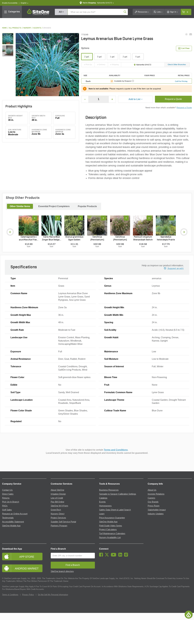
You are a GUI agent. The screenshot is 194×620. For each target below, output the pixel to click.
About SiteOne (57, 490)
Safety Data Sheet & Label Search (115, 510)
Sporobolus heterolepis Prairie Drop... (166, 238)
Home (4, 28)
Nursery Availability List (110, 537)
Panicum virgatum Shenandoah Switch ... (143, 238)
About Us (152, 490)
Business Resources (109, 490)
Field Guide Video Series (110, 526)
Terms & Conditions (10, 595)
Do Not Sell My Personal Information (53, 595)
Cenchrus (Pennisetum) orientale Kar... (120, 238)
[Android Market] (24, 568)
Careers (151, 498)
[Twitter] (107, 556)
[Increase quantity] (112, 99)
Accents (37, 28)
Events (102, 502)
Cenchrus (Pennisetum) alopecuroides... (97, 238)
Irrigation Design (58, 494)
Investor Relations (156, 494)
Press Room (153, 506)
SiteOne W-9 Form (59, 506)
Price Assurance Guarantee (112, 518)
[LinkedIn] (121, 556)
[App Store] (24, 556)
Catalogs (103, 498)
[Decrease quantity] (85, 99)
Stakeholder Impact (157, 510)
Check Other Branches (177, 65)
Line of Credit (57, 498)
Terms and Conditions (116, 450)
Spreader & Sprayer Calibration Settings (117, 494)
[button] (24, 3)
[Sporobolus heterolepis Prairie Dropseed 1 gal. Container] (166, 225)
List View (185, 48)
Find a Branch (58, 549)
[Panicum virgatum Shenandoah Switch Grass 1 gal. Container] (143, 225)
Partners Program (59, 526)
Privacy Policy (28, 595)
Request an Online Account (14, 514)
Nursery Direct (57, 514)
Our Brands (153, 502)
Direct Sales (7, 494)
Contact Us (7, 490)
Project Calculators (108, 529)
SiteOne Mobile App (11, 526)
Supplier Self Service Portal (63, 522)
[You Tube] (114, 556)
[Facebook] (101, 556)
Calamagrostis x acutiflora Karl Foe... (28, 238)
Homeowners (105, 506)
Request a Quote (173, 99)
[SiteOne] (38, 15)
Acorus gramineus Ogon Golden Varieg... (74, 238)
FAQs (5, 506)
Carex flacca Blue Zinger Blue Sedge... (51, 238)
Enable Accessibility (9, 3)
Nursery (27, 28)
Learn (101, 514)
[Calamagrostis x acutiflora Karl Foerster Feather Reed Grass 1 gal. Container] (29, 225)
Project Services (58, 518)
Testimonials (8, 518)
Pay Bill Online (57, 502)
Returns (6, 498)
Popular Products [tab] (87, 206)
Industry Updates (156, 514)
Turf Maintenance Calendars (112, 533)
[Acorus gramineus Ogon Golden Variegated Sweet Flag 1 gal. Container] (74, 225)
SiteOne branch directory (62, 571)
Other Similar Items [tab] (20, 206)
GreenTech (56, 510)
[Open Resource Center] (189, 615)
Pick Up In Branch (10, 502)
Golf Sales (7, 510)
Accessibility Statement (13, 522)
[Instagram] (126, 556)
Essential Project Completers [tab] (54, 206)
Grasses (47, 28)
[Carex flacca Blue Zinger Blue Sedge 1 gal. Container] (51, 225)
